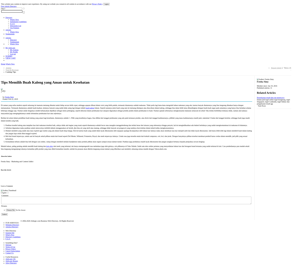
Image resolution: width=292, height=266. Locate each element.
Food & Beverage (12, 70)
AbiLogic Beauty (11, 261)
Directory (8, 18)
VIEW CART (10, 58)
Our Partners (14, 28)
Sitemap (8, 245)
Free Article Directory (9, 6)
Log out (13, 54)
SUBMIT (8, 56)
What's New (14, 20)
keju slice (49, 146)
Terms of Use (10, 247)
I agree (106, 4)
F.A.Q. (12, 24)
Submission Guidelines (18, 22)
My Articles (14, 50)
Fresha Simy (9, 97)
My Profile (14, 52)
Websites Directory (12, 225)
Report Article (276, 68)
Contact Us (9, 253)
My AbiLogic (10, 48)
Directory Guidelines (13, 237)
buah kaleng (90, 108)
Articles (8, 30)
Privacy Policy (97, 4)
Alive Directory (11, 263)
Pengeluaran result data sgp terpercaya (270, 98)
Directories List (15, 26)
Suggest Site (9, 233)
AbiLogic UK (10, 259)
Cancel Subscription (12, 251)
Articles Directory (11, 227)
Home (3, 64)
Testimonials (9, 34)
